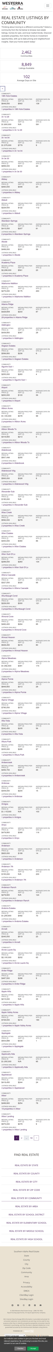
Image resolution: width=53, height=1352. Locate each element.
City (26, 1264)
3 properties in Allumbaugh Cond (15, 608)
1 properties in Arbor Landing (14, 1129)
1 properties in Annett (10, 942)
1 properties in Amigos (11, 817)
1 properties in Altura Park (12, 754)
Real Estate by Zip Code (26, 1189)
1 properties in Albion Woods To (15, 442)
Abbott (4, 200)
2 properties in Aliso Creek (13, 525)
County (26, 1259)
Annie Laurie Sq (8, 949)
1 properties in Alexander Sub (14, 504)
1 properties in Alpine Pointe (13, 692)
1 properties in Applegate (12, 1046)
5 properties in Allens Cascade (14, 588)
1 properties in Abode (10, 254)
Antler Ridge (6, 970)
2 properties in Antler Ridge (13, 983)
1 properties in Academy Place (14, 275)
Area (26, 1276)
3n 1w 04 (5, 137)
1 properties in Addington (12, 338)
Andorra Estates (8, 908)
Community (26, 1272)
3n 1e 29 (5, 116)
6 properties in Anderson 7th (13, 879)
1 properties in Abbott (10, 213)
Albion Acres (7, 408)
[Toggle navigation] (47, 5)
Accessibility (26, 1286)
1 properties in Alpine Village (14, 713)
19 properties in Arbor (10, 1108)
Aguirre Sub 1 (7, 366)
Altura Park (6, 741)
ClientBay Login (26, 1295)
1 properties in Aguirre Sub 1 (13, 379)
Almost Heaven (8, 637)
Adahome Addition (9, 283)
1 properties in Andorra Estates (14, 921)
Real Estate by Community (26, 1198)
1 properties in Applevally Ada (14, 1067)
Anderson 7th (7, 866)
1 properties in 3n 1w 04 (11, 150)
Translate (45, 1336)
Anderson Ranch (8, 887)
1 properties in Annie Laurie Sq (15, 962)
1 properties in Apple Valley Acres (16, 1025)
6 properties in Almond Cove (13, 629)
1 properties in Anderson (12, 858)
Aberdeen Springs (9, 220)
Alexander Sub (8, 491)
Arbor (3, 1095)
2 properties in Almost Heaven (14, 650)
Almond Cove (7, 616)
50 (31, 1138)
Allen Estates (7, 533)
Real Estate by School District (26, 1214)
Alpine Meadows (8, 658)
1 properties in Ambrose (11, 796)
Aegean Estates (8, 345)
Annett (4, 928)
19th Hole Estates (9, 95)
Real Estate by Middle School (26, 1231)
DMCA (26, 1290)
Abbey (4, 179)
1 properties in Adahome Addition (16, 296)
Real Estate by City (26, 1181)
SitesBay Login (26, 1299)
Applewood (6, 1074)
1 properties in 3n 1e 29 (11, 129)
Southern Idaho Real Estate (26, 1251)
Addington (5, 324)
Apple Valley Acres (9, 1012)
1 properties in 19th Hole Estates (15, 109)
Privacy (26, 1282)
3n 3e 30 (5, 158)
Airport (4, 387)
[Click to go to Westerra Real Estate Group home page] (12, 5)
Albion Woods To (9, 429)
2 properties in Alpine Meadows (15, 671)
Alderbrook (6, 450)
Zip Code (26, 1268)
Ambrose (5, 783)
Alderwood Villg (8, 470)
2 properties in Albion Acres (13, 421)
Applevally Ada (8, 1053)
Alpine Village (7, 699)
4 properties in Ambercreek (13, 775)
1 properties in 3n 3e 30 (11, 171)
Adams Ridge (7, 304)
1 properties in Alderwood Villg (14, 483)
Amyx (3, 824)
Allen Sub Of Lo (8, 554)
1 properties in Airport (10, 400)
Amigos (4, 803)
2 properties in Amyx (10, 838)
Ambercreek (6, 762)
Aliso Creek (6, 512)
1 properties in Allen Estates (13, 546)
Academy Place (8, 262)
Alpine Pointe (7, 679)
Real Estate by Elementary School (26, 1222)
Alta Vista (5, 720)
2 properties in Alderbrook (12, 463)
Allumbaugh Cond (9, 595)
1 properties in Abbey (10, 192)
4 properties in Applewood (12, 1087)
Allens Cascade (8, 574)
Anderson (5, 845)
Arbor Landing (7, 1116)
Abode (4, 241)
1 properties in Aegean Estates (14, 359)
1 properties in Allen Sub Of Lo (14, 567)
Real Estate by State (26, 1165)
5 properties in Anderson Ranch (15, 900)
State (26, 1255)
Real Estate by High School (27, 1239)
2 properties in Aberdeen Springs (15, 234)
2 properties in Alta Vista (12, 733)
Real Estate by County (27, 1173)
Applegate (5, 1033)
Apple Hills (6, 991)
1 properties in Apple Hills (12, 1004)
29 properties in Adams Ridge (14, 317)
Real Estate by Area (26, 1206)
